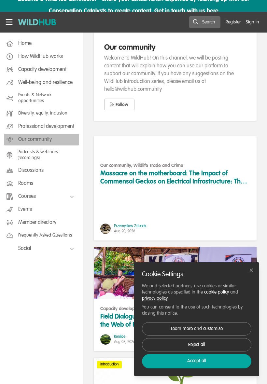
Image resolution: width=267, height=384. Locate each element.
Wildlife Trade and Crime (158, 165)
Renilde (119, 337)
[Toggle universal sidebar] (9, 22)
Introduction (109, 364)
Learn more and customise (197, 328)
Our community (115, 165)
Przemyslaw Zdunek (130, 226)
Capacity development (122, 309)
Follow (121, 105)
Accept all (196, 361)
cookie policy (216, 292)
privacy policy (154, 298)
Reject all (196, 344)
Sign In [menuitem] (252, 22)
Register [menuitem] (233, 22)
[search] (204, 22)
